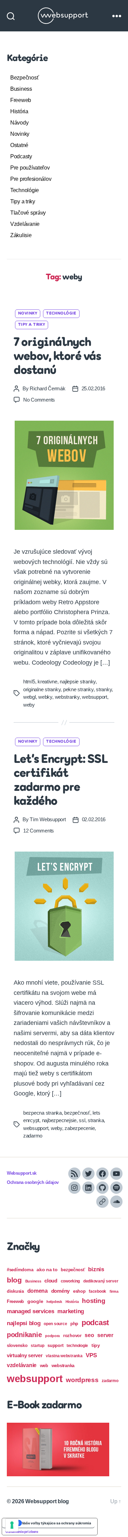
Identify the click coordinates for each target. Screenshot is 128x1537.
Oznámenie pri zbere (21, 1531)
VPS (91, 1355)
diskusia (15, 1291)
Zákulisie (21, 235)
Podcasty (21, 156)
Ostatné (19, 145)
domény (60, 1291)
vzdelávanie (22, 1365)
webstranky (67, 697)
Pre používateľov (30, 168)
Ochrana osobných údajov (33, 1182)
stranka (96, 1120)
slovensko (17, 1345)
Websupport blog (47, 1501)
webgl (29, 697)
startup (37, 1345)
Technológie (24, 190)
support (55, 1345)
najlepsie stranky (78, 681)
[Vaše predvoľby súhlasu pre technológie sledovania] (11, 1525)
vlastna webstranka (64, 1355)
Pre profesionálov (30, 179)
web (44, 1365)
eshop (79, 1291)
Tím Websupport (48, 819)
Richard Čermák (47, 388)
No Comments (39, 400)
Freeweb (20, 100)
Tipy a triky (22, 201)
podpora (52, 1336)
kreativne (47, 681)
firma (114, 1291)
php (74, 1323)
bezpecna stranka (42, 1113)
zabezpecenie (80, 1128)
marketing (70, 1311)
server (105, 1335)
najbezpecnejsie (59, 1120)
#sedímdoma (20, 1269)
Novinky (19, 134)
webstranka (63, 1365)
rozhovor (72, 1335)
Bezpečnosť (24, 78)
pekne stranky (78, 689)
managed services (30, 1311)
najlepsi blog (24, 1323)
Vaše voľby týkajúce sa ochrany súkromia (56, 1523)
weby (29, 705)
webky (45, 697)
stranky (104, 689)
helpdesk (54, 1302)
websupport (94, 697)
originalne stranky (41, 689)
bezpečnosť (77, 1113)
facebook (97, 1291)
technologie (77, 1345)
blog (14, 1280)
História (19, 111)
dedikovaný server (100, 1281)
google (35, 1301)
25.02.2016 (93, 388)
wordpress (82, 1379)
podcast (95, 1322)
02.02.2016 (93, 819)
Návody (19, 123)
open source (55, 1323)
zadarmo (32, 1136)
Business (21, 89)
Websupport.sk (22, 1173)
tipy (95, 1345)
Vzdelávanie (25, 224)
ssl (82, 1120)
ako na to (47, 1269)
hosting (93, 1300)
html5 (29, 681)
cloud (50, 1281)
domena (37, 1291)
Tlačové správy (28, 213)
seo (89, 1335)
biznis (96, 1269)
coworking (70, 1281)
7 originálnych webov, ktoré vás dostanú (57, 357)
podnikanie (24, 1334)
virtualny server (25, 1355)
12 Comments (38, 830)
